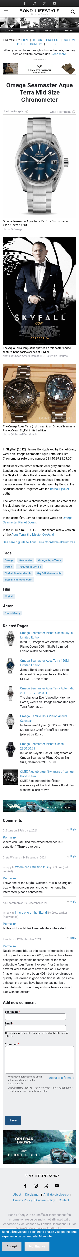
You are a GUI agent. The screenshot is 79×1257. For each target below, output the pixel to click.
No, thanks (37, 1246)
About (17, 1194)
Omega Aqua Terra (49, 560)
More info (45, 1236)
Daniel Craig (12, 613)
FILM (24, 40)
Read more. (59, 54)
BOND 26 (36, 44)
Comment (11, 1044)
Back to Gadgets (14, 111)
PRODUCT (53, 40)
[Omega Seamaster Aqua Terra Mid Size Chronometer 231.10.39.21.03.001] (39, 217)
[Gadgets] (49, 31)
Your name (11, 1011)
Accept (12, 1246)
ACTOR (37, 40)
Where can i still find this (31, 867)
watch (8, 566)
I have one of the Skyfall (31, 912)
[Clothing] (10, 31)
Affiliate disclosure (56, 1194)
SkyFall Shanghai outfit (18, 579)
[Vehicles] (69, 31)
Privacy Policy (22, 1200)
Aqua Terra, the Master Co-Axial (33, 534)
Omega (9, 560)
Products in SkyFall (29, 566)
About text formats (61, 1078)
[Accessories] (30, 31)
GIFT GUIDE (54, 44)
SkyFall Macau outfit (49, 573)
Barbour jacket (59, 489)
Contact (64, 1200)
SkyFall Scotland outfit (18, 573)
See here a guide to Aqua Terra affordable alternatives (39, 542)
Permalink (9, 837)
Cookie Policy (45, 1200)
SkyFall (9, 596)
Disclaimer (32, 1194)
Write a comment (60, 111)
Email (8, 1023)
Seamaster (25, 560)
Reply (73, 829)
